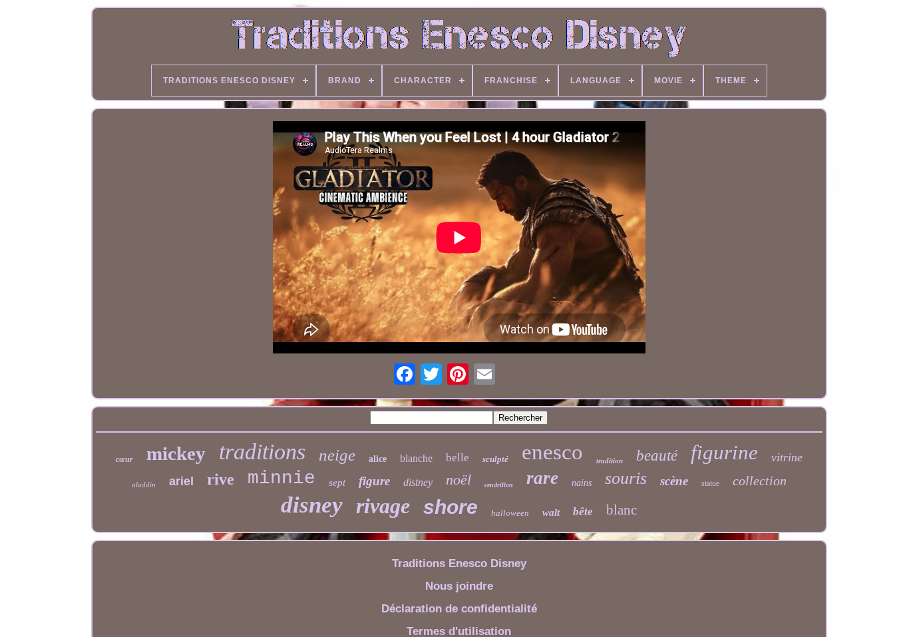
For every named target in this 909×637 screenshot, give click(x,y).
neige (337, 455)
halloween (510, 513)
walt (551, 512)
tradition (609, 461)
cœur (124, 459)
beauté (656, 455)
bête (583, 511)
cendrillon (498, 485)
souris (626, 478)
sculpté (495, 459)
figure (374, 481)
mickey (176, 453)
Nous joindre (459, 586)
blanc (621, 510)
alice (378, 459)
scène (674, 481)
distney (418, 482)
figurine (724, 452)
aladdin (144, 485)
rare (542, 478)
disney (312, 505)
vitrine (787, 457)
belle (457, 457)
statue (710, 483)
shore (450, 507)
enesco (552, 452)
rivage (383, 506)
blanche (416, 458)
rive (220, 479)
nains (582, 483)
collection (760, 480)
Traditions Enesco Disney (459, 563)
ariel (181, 481)
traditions (262, 451)
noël (458, 479)
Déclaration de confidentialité (459, 608)
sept (337, 482)
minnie (281, 478)
